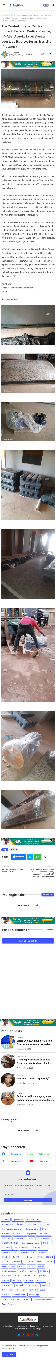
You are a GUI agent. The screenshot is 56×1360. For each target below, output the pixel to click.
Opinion (33, 1271)
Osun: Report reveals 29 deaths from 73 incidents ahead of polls (34, 1061)
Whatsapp (37, 857)
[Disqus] (28, 982)
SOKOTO (32, 1290)
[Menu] (4, 5)
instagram (16, 1161)
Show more (47, 895)
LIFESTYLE (28, 1262)
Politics (5, 1280)
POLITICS (17, 1280)
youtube (44, 1161)
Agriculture (18, 1219)
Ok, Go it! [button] (9, 1354)
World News (7, 1304)
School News (7, 1290)
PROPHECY (7, 1285)
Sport (42, 1290)
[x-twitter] (23, 1335)
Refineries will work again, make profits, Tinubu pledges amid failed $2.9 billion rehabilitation (35, 1098)
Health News (28, 1257)
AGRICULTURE (33, 1219)
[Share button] (44, 857)
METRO (50, 1262)
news (4, 1266)
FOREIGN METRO (9, 1252)
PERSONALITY (29, 1276)
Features (6, 1247)
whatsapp (44, 1154)
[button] (46, 5)
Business (32, 1224)
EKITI (31, 1238)
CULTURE (17, 1233)
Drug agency (31, 1233)
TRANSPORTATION (10, 1299)
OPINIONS (6, 1276)
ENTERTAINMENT (10, 1243)
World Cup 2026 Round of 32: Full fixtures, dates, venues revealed (34, 1042)
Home (3, 15)
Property (41, 1280)
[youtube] (28, 1335)
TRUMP (26, 1299)
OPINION (44, 1271)
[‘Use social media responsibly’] (8, 1080)
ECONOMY (44, 1233)
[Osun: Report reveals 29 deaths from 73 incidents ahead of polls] (8, 1061)
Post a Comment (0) (28, 941)
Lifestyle (16, 1262)
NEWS (22, 1266)
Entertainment (44, 1238)
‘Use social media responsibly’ (33, 1078)
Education (6, 1238)
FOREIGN (35, 1247)
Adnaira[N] (48, 63)
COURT (45, 1229)
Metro (40, 1262)
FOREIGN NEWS (28, 1252)
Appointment (7, 1224)
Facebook (20, 857)
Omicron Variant (9, 1271)
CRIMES (5, 1233)
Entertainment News (30, 1243)
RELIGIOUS (33, 1285)
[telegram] (37, 1335)
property (29, 1280)
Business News (32, 1229)
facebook (16, 1154)
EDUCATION (20, 1238)
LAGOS (5, 1262)
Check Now (7, 1348)
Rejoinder (20, 1285)
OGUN (41, 1266)
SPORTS (5, 1294)
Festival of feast (21, 1247)
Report (45, 1285)
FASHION (47, 1243)
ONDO (23, 1271)
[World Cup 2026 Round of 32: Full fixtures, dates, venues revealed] (8, 1042)
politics (42, 1276)
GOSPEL (43, 1252)
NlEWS (31, 1266)
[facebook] (19, 1335)
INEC (39, 1257)
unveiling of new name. (42, 1299)
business (20, 1224)
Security (21, 1290)
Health (5, 1257)
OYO (17, 1276)
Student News (19, 1294)
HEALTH (11, 15)
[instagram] (32, 1335)
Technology (34, 1294)
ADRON (5, 1219)
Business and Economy (12, 1229)
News (12, 1266)
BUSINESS (44, 1224)
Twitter (30, 857)
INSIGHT (49, 1257)
